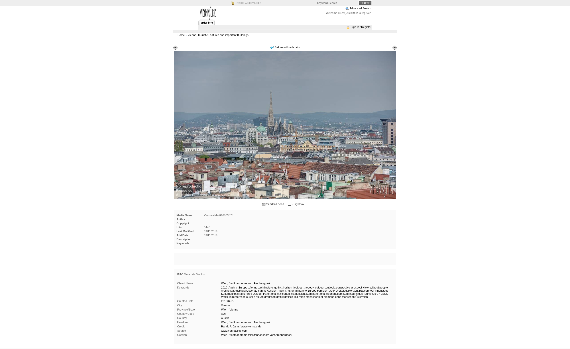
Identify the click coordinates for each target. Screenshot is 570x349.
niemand (329, 297)
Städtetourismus (353, 293)
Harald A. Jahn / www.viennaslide (241, 326)
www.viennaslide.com (234, 330)
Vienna (225, 305)
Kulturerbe (245, 293)
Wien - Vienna (229, 309)
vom (250, 283)
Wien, (224, 283)
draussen (270, 297)
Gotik (332, 290)
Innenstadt (381, 290)
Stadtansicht (298, 293)
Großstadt (342, 290)
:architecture (265, 287)
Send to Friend (275, 204)
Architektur (227, 290)
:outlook (330, 287)
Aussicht (272, 290)
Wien (242, 297)
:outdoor (319, 287)
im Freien (299, 297)
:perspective (342, 287)
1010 (224, 287)
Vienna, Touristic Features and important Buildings (218, 35)
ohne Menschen (345, 297)
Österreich (361, 297)
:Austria (232, 287)
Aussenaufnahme (256, 290)
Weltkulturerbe (230, 297)
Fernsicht (322, 290)
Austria (282, 290)
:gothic (278, 287)
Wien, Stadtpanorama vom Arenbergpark (245, 322)
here (355, 13)
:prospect (356, 287)
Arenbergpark (262, 283)
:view (365, 287)
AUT (223, 313)
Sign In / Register (361, 27)
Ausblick (239, 290)
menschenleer (314, 297)
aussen (250, 297)
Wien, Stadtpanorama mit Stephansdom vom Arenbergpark (256, 335)
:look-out (298, 287)
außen (260, 297)
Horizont (353, 290)
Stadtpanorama (238, 283)
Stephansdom (334, 293)
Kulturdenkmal (230, 293)
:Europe (242, 287)
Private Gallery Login (248, 2)
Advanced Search (360, 8)
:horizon (287, 287)
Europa (311, 290)
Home (181, 35)
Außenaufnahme (297, 290)
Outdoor (258, 293)
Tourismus (369, 293)
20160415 (227, 301)
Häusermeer (366, 290)
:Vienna (252, 287)
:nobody (309, 287)
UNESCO (382, 293)
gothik (280, 297)
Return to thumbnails (287, 47)
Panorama (269, 293)
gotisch (288, 297)
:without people (378, 287)
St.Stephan (283, 293)
